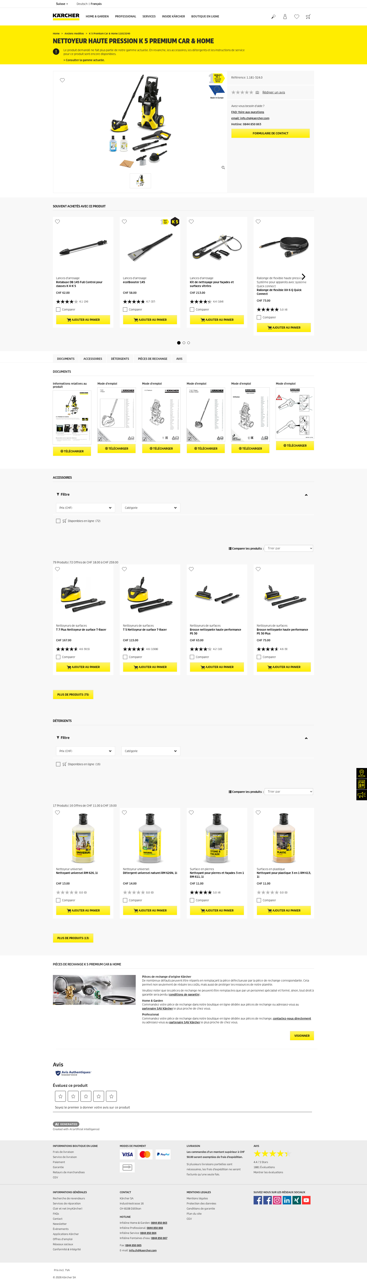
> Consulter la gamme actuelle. (84, 60)
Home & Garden (97, 16)
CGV (55, 1177)
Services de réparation (67, 1203)
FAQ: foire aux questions (247, 112)
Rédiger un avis (274, 92)
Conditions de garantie (201, 1208)
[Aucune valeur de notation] (243, 92)
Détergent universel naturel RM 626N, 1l (150, 873)
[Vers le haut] (356, 1271)
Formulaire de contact (270, 133)
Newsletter (60, 1223)
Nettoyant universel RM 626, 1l (77, 873)
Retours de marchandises (69, 1172)
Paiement (59, 1162)
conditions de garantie (184, 994)
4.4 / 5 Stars (261, 1162)
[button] (179, 343)
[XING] (296, 1200)
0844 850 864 (148, 1233)
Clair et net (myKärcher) (67, 1208)
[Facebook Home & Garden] (258, 1200)
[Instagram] (277, 1200)
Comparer (68, 309)
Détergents (120, 359)
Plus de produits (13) (73, 938)
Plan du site (194, 1213)
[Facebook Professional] (267, 1200)
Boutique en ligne (205, 16)
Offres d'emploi (62, 1239)
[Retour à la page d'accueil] (68, 16)
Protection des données (201, 1203)
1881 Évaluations (264, 1167)
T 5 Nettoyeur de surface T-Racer (145, 630)
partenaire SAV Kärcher (157, 1008)
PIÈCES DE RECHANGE (152, 359)
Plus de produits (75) (73, 694)
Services (149, 16)
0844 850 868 (155, 1227)
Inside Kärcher (173, 16)
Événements (61, 1229)
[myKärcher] (285, 16)
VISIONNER (302, 1036)
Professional (125, 16)
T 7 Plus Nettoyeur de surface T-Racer (81, 630)
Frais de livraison (63, 1151)
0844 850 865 (133, 1245)
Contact (57, 1218)
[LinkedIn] (287, 1200)
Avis (179, 359)
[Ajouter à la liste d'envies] (62, 80)
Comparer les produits (246, 548)
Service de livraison (65, 1157)
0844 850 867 (159, 1238)
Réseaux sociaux (63, 1244)
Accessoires (92, 359)
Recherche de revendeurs (69, 1198)
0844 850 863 (159, 1222)
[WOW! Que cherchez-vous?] (273, 16)
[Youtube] (306, 1200)
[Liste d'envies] (296, 17)
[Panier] (308, 16)
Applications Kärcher (66, 1234)
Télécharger (73, 451)
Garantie (58, 1167)
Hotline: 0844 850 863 (246, 124)
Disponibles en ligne (83, 521)
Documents (66, 359)
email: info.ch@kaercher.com (250, 118)
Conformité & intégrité (67, 1249)
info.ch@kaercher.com (143, 1250)
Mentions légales (197, 1198)
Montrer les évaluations (268, 1172)
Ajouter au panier (85, 320)
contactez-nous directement (292, 1018)
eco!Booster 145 (134, 282)
